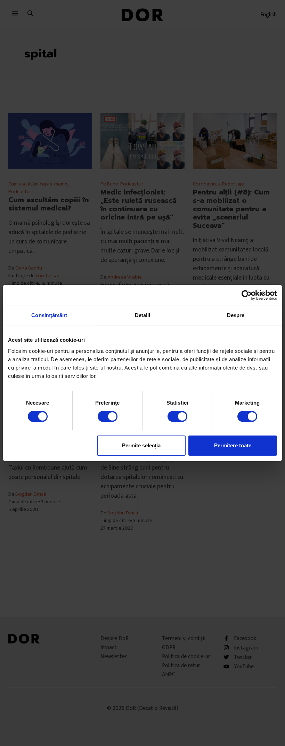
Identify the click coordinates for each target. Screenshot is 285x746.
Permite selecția (141, 445)
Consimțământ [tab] (49, 315)
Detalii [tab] (142, 315)
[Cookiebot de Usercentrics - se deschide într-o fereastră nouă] (246, 295)
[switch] (107, 416)
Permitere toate (232, 445)
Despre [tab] (236, 315)
